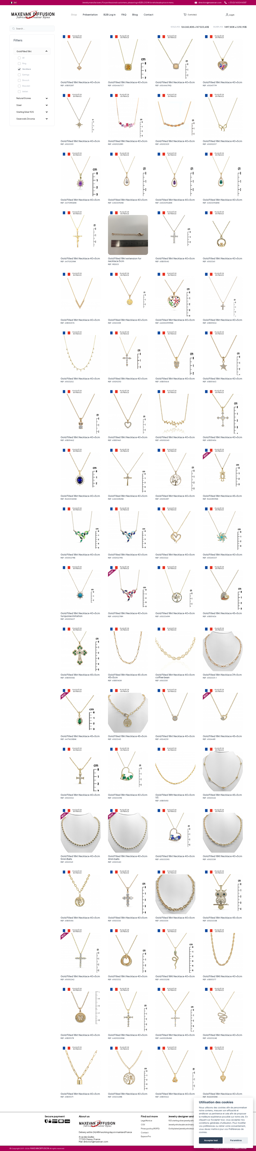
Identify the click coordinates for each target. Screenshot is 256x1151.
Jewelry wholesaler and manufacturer (184, 1125)
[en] (15, 3)
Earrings (25, 75)
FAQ (123, 14)
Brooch (25, 80)
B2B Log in (110, 14)
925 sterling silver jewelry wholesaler (184, 1121)
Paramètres (236, 1140)
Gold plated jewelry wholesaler (182, 1129)
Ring (24, 63)
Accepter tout (211, 1140)
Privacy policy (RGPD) (150, 1129)
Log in (231, 15)
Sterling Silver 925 (25, 112)
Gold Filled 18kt (24, 51)
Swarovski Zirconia (25, 118)
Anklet (25, 91)
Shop (74, 14)
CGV (143, 1125)
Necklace (26, 69)
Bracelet (26, 86)
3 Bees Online (240, 1148)
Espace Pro (146, 1136)
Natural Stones (23, 98)
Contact (148, 14)
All (23, 58)
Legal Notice (146, 1121)
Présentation (90, 14)
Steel (18, 105)
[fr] (11, 3)
